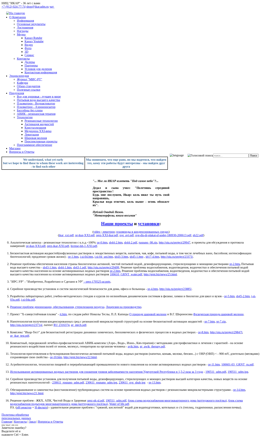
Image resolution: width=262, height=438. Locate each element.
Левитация (32, 134)
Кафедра (22, 82)
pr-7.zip (221, 321)
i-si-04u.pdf (28, 299)
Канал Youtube (34, 41)
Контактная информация (41, 72)
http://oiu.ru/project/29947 (174, 242)
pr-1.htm (73, 256)
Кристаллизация (35, 127)
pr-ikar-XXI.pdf (85, 235)
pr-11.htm (214, 364)
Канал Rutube (33, 38)
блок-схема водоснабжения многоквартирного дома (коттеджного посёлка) (177, 400)
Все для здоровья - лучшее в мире (39, 96)
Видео (29, 44)
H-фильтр (41, 407)
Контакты (23, 58)
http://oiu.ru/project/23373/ (177, 256)
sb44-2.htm (116, 242)
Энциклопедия (19, 75)
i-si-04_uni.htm (104, 256)
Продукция (16, 93)
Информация (25, 20)
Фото (28, 48)
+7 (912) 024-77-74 (14, 6)
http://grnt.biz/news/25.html (160, 274)
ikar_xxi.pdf (66, 235)
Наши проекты (117, 223)
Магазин (15, 148)
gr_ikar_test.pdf (19, 335)
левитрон (108, 231)
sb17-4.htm (152, 256)
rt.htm (63, 314)
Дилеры (30, 62)
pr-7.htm (209, 321)
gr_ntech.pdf (78, 325)
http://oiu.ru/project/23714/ (26, 325)
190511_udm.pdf (215, 371)
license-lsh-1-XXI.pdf (84, 246)
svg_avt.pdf (126, 235)
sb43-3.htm (121, 256)
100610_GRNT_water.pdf (126, 274)
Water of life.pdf (119, 404)
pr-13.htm (155, 382)
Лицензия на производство (123, 307)
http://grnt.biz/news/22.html (80, 357)
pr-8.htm (203, 332)
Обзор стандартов (28, 86)
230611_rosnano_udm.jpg (101, 382)
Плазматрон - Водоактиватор (36, 103)
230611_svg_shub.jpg (132, 382)
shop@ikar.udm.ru (37, 6)
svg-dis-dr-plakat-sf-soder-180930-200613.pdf (163, 235)
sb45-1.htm (136, 256)
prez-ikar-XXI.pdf (58, 246)
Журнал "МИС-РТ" (29, 79)
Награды (22, 31)
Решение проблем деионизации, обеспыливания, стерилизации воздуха (57, 307)
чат (51, 6)
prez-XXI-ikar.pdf (107, 235)
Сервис (29, 55)
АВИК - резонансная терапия (36, 113)
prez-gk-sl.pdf (95, 400)
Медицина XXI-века (38, 131)
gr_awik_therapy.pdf (152, 346)
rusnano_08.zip (148, 242)
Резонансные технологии (41, 120)
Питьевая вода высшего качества (38, 100)
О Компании (17, 17)
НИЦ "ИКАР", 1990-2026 (10, 425)
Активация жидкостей (39, 124)
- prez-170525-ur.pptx (96, 281)
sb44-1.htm (65, 267)
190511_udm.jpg (238, 371)
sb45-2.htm (243, 296)
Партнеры (31, 65)
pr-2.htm (234, 264)
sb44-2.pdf (130, 242)
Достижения (25, 27)
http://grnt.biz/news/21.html (26, 393)
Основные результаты (31, 24)
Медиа (21, 34)
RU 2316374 (61, 325)
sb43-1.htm (49, 267)
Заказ (32, 421)
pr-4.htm (152, 289)
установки (148, 223)
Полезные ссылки (28, 89)
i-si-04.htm (86, 256)
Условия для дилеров (38, 69)
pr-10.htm (56, 357)
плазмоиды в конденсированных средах (142, 231)
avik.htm (133, 346)
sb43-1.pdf (79, 267)
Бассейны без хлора (30, 110)
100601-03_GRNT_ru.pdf (237, 364)
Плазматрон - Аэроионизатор (36, 107)
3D (26, 51)
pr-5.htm (229, 296)
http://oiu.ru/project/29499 (103, 267)
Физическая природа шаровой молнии (218, 314)
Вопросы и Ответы (21, 151)
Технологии (25, 117)
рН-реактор (23, 407)
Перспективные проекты (41, 141)
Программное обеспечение (34, 145)
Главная (7, 421)
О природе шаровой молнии (147, 314)
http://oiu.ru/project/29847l (226, 332)
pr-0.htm (102, 242)
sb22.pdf (198, 235)
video (97, 231)
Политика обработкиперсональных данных (16, 416)
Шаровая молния (36, 138)
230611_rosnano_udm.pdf (68, 382)
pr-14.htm (239, 389)
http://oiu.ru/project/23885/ (175, 289)
